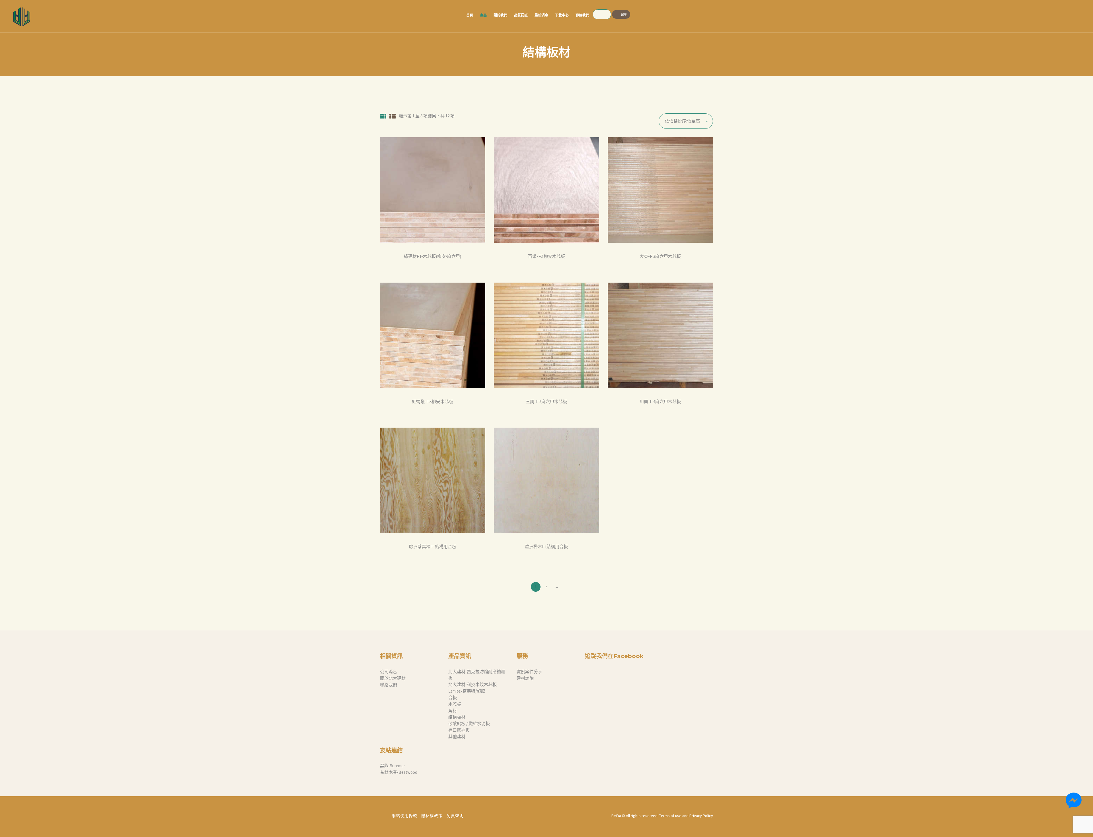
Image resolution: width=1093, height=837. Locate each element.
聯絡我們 (388, 684)
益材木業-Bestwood (398, 772)
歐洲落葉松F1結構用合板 (432, 546)
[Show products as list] (392, 116)
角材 (452, 710)
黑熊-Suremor (392, 765)
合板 (452, 697)
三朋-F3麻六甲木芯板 (546, 401)
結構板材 (456, 717)
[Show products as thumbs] (383, 116)
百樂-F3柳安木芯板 (546, 256)
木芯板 (454, 704)
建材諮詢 (525, 678)
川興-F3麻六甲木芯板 (660, 401)
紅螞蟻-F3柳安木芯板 (432, 401)
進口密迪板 (459, 730)
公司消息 (388, 671)
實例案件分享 (529, 671)
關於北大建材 (393, 678)
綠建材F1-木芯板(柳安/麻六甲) (432, 256)
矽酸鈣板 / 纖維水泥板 (469, 723)
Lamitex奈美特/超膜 (466, 691)
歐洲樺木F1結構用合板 (546, 546)
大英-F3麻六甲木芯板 (660, 256)
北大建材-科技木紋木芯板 (472, 684)
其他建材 (456, 736)
